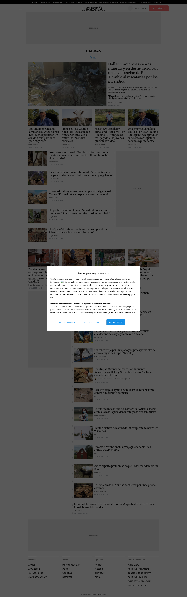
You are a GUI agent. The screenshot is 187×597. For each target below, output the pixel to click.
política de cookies (114, 294)
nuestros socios (88, 279)
